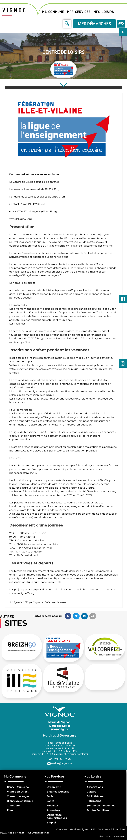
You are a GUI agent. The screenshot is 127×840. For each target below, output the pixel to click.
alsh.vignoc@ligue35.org (42, 211)
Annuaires (53, 810)
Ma (53, 12)
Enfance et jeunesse (55, 602)
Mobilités (53, 805)
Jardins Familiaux (98, 810)
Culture (91, 791)
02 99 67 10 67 (18, 211)
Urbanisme (54, 787)
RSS (93, 829)
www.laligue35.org (20, 218)
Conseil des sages (18, 796)
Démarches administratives (57, 816)
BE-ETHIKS (120, 836)
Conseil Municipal (18, 787)
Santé (50, 800)
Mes (78, 12)
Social (50, 796)
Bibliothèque (95, 796)
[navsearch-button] (60, 23)
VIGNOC (14, 10)
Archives (121, 829)
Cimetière (13, 805)
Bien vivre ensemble (20, 800)
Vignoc (37, 602)
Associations (95, 787)
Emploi (51, 822)
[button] (68, 616)
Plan (10, 810)
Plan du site (105, 836)
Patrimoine (94, 800)
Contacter (61, 829)
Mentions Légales (79, 829)
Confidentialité (106, 829)
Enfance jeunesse (58, 791)
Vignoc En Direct (17, 791)
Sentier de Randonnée (101, 805)
